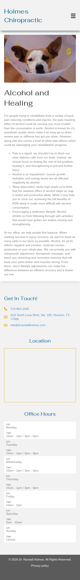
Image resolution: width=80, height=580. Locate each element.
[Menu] (73, 16)
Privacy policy (40, 565)
